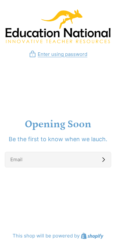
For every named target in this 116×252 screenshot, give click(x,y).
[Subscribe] (103, 159)
